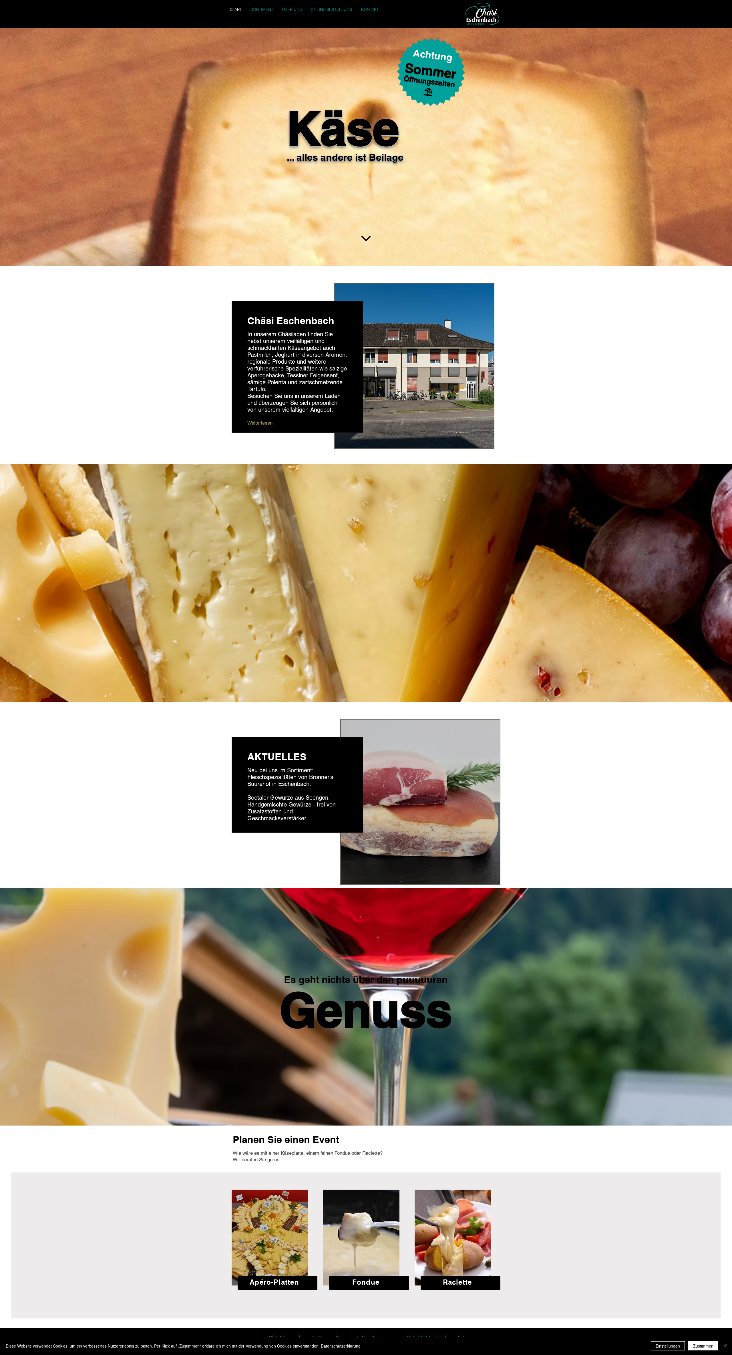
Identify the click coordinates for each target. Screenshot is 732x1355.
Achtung (432, 55)
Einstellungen (668, 1346)
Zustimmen (703, 1346)
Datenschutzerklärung (341, 1346)
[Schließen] (725, 1345)
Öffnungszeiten (429, 81)
